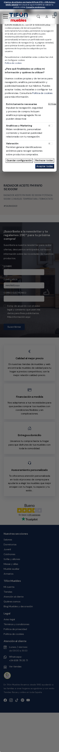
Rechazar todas (44, 160)
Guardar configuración (19, 160)
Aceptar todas (44, 166)
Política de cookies (13, 63)
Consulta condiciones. (36, 7)
